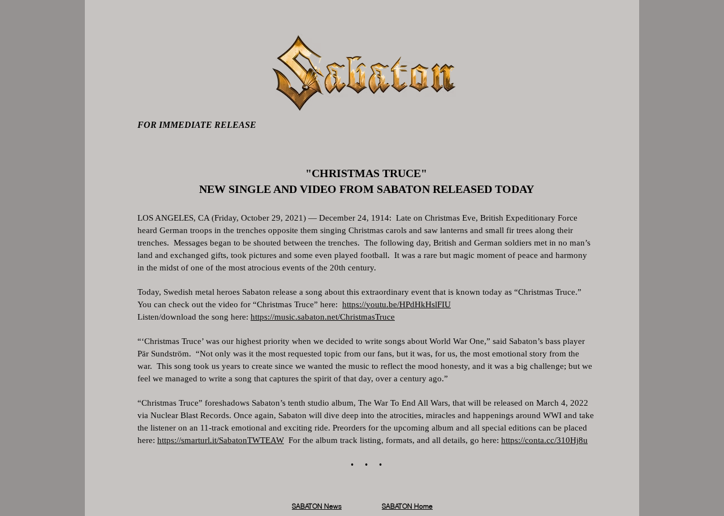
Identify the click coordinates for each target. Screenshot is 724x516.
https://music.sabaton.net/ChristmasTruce (323, 316)
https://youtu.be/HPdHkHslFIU (396, 304)
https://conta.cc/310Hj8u (544, 440)
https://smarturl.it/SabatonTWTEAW (220, 440)
